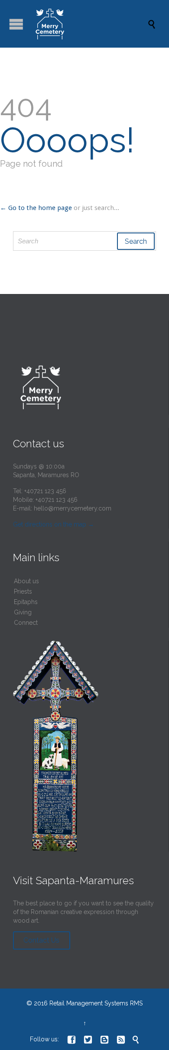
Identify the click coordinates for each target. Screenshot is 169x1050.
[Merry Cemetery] (88, 24)
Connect (26, 622)
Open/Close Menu (16, 24)
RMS (136, 1003)
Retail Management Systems (88, 1003)
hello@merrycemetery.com (72, 508)
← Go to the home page (36, 208)
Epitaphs (26, 601)
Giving (23, 612)
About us (26, 581)
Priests (23, 591)
